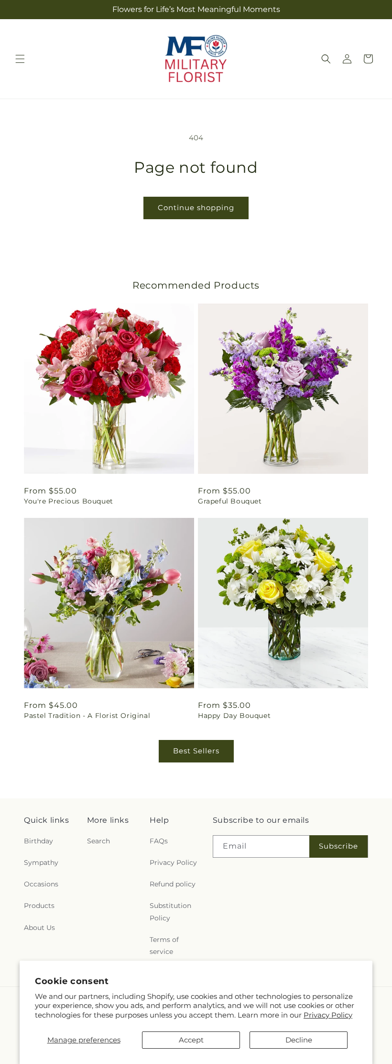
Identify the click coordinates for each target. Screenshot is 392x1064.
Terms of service (164, 945)
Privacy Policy (328, 1014)
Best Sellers (196, 750)
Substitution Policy (170, 911)
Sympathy (41, 862)
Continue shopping (196, 207)
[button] (20, 58)
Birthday (38, 841)
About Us (39, 927)
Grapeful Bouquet (230, 501)
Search (98, 841)
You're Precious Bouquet (68, 501)
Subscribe (338, 846)
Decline (298, 1039)
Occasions (41, 884)
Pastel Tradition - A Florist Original (87, 715)
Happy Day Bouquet (234, 715)
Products (39, 905)
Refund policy (173, 884)
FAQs (159, 841)
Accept (191, 1039)
